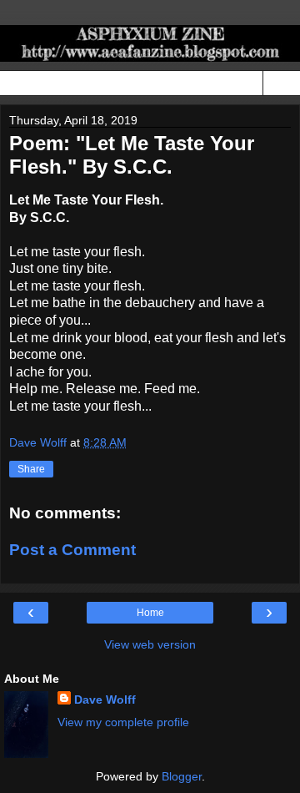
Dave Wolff (105, 699)
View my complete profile (123, 722)
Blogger (182, 776)
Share (31, 469)
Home (150, 613)
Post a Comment (72, 549)
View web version (150, 644)
